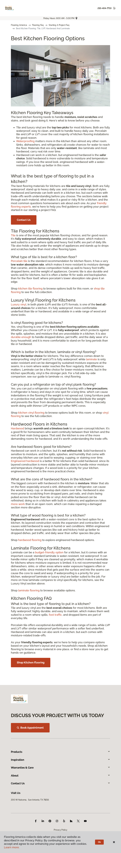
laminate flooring (29, 590)
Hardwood (17, 428)
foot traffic (55, 614)
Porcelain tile (19, 261)
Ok (99, 842)
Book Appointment (32, 727)
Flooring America (19, 25)
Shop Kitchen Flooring (30, 662)
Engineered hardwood (25, 461)
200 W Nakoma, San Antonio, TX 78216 (30, 800)
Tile (13, 235)
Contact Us (24, 219)
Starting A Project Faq (59, 25)
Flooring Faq (38, 25)
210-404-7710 (105, 8)
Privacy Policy (60, 830)
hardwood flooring (29, 540)
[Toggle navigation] (114, 8)
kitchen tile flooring (30, 288)
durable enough (21, 337)
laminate (91, 359)
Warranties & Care (22, 767)
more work (18, 504)
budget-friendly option (49, 552)
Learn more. (11, 847)
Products (16, 751)
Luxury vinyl (18, 304)
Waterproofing (25, 141)
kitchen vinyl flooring (31, 412)
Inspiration (17, 759)
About (14, 775)
